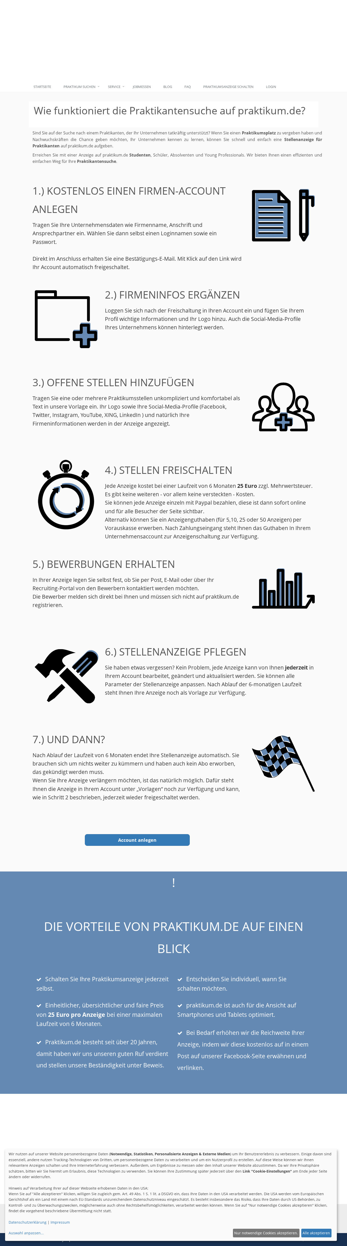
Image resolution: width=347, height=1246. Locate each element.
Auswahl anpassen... (26, 1233)
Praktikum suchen (80, 86)
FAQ (187, 86)
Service (114, 86)
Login (271, 86)
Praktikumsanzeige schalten (228, 86)
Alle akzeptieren (316, 1233)
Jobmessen (142, 86)
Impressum (60, 1222)
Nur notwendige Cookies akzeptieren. (266, 1233)
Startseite (42, 86)
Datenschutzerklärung (27, 1222)
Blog (167, 86)
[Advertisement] (197, 40)
